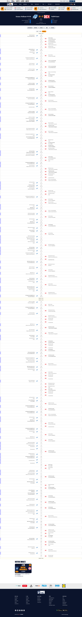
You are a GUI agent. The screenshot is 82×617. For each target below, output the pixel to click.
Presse (64, 599)
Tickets (61, 1)
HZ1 (37, 31)
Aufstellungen (30, 27)
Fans (50, 596)
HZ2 (40, 31)
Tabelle (16, 599)
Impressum (64, 603)
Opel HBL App (51, 599)
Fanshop (67, 1)
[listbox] (41, 601)
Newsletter (50, 600)
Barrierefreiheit (65, 605)
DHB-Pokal (39, 596)
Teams (47, 27)
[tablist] (37, 4)
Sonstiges (64, 596)
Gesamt (44, 31)
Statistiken (35, 27)
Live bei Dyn (16, 603)
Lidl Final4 (38, 600)
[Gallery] (41, 586)
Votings (50, 603)
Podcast (50, 602)
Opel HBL (16, 596)
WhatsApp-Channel (52, 605)
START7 (64, 1)
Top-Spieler (52, 27)
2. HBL (27, 596)
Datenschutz (64, 602)
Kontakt (64, 600)
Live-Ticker (41, 27)
